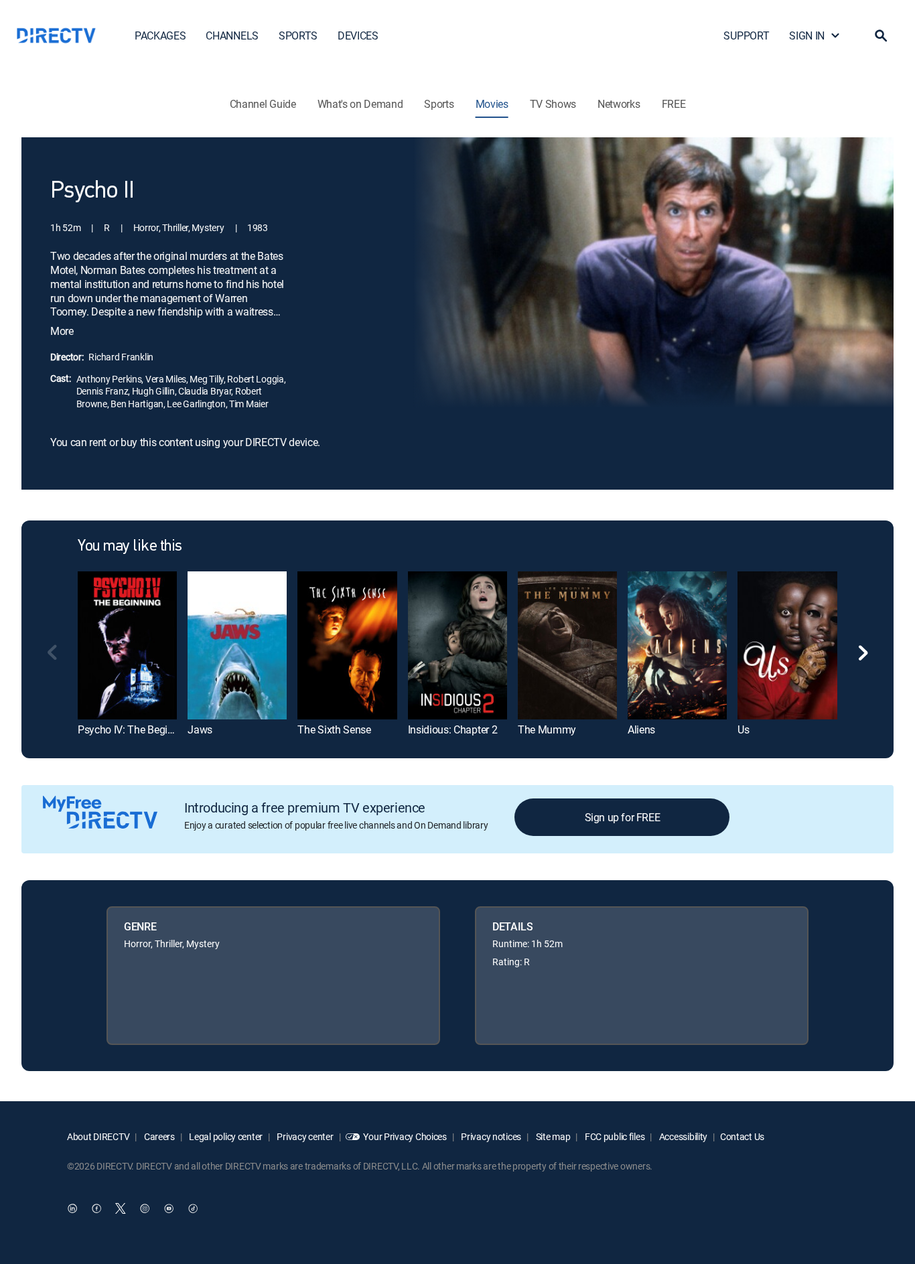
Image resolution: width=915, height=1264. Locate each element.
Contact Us (742, 1136)
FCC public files (613, 1136)
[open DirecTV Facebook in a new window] (96, 1208)
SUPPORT (746, 35)
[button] (881, 35)
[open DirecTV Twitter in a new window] (120, 1208)
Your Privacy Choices (404, 1136)
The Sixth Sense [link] (333, 729)
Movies (492, 103)
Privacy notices (491, 1136)
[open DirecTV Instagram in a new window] (144, 1208)
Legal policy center (225, 1136)
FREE (674, 103)
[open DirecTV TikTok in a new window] (193, 1208)
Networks (618, 103)
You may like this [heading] (130, 547)
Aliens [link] (641, 729)
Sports (438, 103)
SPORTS (298, 35)
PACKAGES (160, 35)
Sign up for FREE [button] (622, 817)
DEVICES (358, 35)
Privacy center (304, 1136)
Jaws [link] (200, 729)
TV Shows (553, 103)
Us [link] (743, 729)
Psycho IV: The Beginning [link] (135, 729)
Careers (158, 1136)
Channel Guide (263, 103)
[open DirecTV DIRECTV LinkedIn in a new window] (72, 1208)
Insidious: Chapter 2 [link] (453, 729)
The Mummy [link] (547, 729)
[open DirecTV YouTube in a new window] (168, 1208)
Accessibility (682, 1136)
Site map (552, 1136)
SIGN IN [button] (807, 35)
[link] (127, 645)
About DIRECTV (98, 1136)
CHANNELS (232, 35)
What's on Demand (360, 103)
